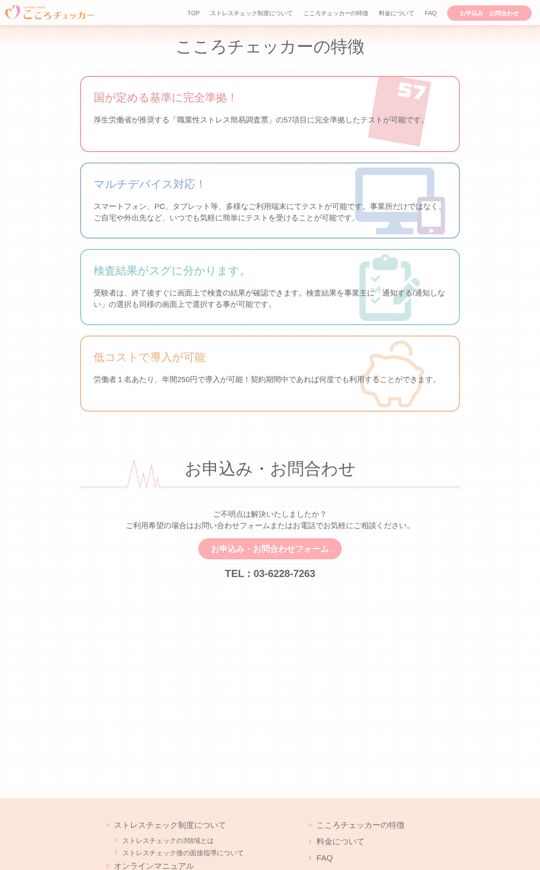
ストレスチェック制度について (251, 13)
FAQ (431, 13)
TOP (193, 13)
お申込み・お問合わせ (489, 13)
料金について (396, 13)
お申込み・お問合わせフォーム (270, 548)
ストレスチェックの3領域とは (168, 840)
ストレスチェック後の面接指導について (183, 852)
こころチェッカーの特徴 (335, 13)
